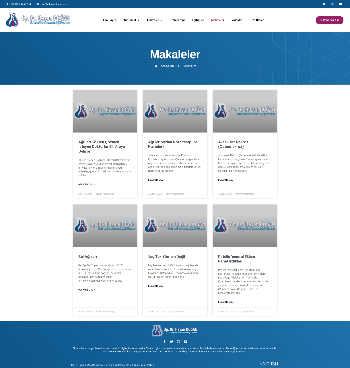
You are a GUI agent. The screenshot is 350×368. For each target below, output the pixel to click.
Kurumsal (129, 20)
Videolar (237, 20)
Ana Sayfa (109, 20)
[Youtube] (340, 4)
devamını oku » (86, 184)
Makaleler (217, 20)
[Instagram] (332, 4)
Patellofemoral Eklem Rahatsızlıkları (236, 258)
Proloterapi (177, 20)
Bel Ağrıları (87, 256)
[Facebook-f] (316, 4)
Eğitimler (198, 20)
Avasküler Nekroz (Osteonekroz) (233, 144)
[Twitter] (324, 4)
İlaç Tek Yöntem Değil (166, 256)
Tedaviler (153, 20)
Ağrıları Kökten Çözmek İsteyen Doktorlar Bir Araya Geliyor (101, 146)
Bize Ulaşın (257, 20)
